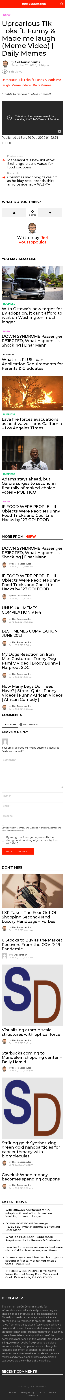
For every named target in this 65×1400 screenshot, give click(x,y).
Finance (8, 354)
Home (12, 1392)
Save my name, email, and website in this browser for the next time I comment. (31, 829)
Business (9, 303)
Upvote (14, 212)
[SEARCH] (61, 4)
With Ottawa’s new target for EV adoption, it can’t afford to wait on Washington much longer (32, 315)
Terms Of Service (47, 1392)
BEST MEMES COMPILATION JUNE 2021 (30, 633)
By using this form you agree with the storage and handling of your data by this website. (31, 840)
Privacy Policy (27, 1392)
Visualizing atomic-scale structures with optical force (31, 1032)
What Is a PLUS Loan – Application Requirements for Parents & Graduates (32, 364)
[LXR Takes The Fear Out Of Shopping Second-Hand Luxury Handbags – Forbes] (32, 891)
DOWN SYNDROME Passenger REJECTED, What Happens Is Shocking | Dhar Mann (32, 341)
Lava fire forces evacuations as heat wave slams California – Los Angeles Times (32, 424)
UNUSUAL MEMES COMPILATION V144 (21, 610)
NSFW (6, 331)
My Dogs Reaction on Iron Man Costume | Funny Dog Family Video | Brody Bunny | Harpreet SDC (31, 661)
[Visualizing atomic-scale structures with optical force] (32, 995)
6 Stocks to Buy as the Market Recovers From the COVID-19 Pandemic (32, 944)
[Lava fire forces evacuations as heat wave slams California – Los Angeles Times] (32, 393)
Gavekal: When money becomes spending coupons (31, 1177)
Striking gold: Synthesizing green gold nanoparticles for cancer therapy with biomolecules (31, 1150)
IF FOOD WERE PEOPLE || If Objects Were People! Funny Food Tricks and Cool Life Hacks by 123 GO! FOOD (31, 513)
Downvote (50, 212)
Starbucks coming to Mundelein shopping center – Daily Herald (32, 1057)
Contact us (32, 1395)
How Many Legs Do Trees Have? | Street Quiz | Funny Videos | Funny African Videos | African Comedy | (32, 693)
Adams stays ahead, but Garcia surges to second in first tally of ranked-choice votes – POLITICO (29, 486)
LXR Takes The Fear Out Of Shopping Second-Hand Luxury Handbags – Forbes (29, 917)
